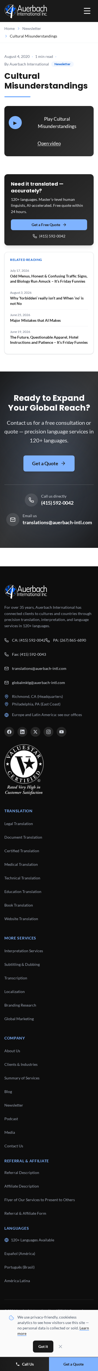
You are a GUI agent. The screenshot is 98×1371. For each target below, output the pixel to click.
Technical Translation (22, 878)
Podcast (11, 1118)
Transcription (15, 978)
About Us (12, 1050)
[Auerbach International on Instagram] (48, 732)
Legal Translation (18, 823)
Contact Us (13, 1146)
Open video (49, 143)
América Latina (17, 1280)
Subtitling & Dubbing (22, 964)
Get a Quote (45, 463)
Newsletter (31, 28)
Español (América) (19, 1253)
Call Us (28, 1364)
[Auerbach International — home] (25, 10)
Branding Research (20, 1005)
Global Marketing (19, 1018)
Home (9, 28)
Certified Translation (21, 850)
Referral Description (21, 1172)
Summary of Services (21, 1078)
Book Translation (18, 905)
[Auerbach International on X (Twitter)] (35, 732)
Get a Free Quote (46, 224)
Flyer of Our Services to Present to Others (39, 1199)
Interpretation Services (23, 950)
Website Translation (21, 918)
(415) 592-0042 (52, 236)
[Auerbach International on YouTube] (61, 732)
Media (9, 1132)
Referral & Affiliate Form (25, 1213)
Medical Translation (21, 864)
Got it (43, 1346)
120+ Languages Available (32, 1240)
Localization (14, 991)
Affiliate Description (21, 1186)
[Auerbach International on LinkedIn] (22, 732)
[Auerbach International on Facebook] (9, 732)
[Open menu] (87, 10)
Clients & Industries (21, 1064)
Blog (8, 1091)
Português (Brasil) (19, 1267)
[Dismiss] (60, 1347)
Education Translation (22, 891)
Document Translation (23, 837)
